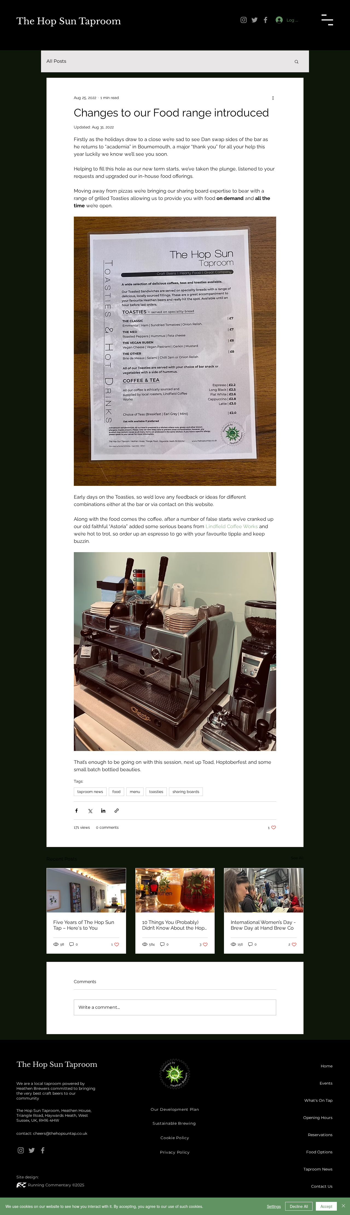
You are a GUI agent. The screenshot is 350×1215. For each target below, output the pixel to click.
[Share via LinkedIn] (103, 810)
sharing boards (186, 791)
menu (135, 791)
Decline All (299, 1206)
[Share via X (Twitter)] (89, 810)
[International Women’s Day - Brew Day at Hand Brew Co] (263, 890)
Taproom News (318, 1169)
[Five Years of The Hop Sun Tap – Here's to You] (86, 890)
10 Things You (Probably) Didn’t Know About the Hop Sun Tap (173, 925)
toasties (156, 791)
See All (297, 858)
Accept (326, 1206)
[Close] (343, 1206)
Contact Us (321, 1186)
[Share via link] (116, 810)
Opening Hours (317, 1117)
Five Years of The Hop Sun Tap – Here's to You (83, 925)
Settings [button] (274, 1206)
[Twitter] (254, 20)
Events (326, 1083)
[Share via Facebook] (76, 810)
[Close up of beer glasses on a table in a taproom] (175, 890)
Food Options (319, 1152)
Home (326, 1066)
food (116, 791)
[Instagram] (244, 20)
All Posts (56, 61)
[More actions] (273, 97)
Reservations (320, 1134)
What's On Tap (318, 1100)
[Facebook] (265, 20)
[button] (327, 19)
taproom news (90, 791)
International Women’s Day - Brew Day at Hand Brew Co (263, 925)
